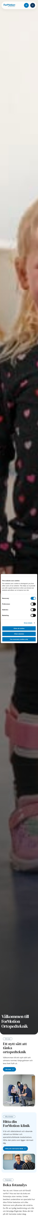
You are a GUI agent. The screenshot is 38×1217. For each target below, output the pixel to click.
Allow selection (19, 634)
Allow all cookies (19, 628)
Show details (28, 623)
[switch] (33, 604)
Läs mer (8, 1069)
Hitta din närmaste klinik (14, 1148)
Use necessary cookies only (19, 639)
